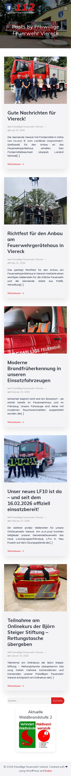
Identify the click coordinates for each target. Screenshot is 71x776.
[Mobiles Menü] (66, 8)
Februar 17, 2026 (21, 520)
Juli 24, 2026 (18, 130)
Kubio (48, 770)
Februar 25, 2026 (21, 391)
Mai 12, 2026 (18, 262)
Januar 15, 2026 (20, 655)
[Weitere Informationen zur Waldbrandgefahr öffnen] (35, 734)
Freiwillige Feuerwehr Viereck (27, 126)
